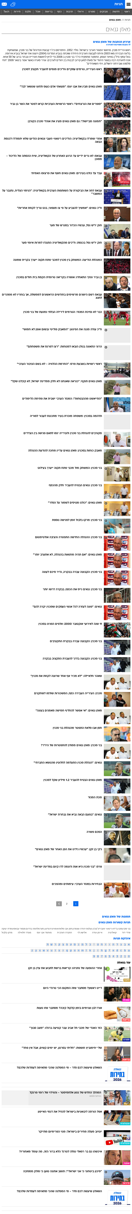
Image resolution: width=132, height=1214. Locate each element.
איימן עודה (97, 932)
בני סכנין (126, 928)
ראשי (127, 12)
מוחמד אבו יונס (44, 932)
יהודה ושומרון (79, 928)
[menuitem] (116, 12)
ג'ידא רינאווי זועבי (108, 928)
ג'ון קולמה (90, 928)
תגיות (118, 4)
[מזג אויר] (13, 4)
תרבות (69, 12)
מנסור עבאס (20, 928)
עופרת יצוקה (8, 928)
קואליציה (112, 932)
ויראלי (80, 12)
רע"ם (97, 928)
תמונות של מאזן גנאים (116, 916)
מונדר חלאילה (24, 932)
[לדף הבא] (59, 903)
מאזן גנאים (115, 20)
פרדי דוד (126, 932)
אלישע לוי (82, 932)
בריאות (48, 12)
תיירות (17, 12)
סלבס (28, 12)
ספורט (91, 12)
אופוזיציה (53, 928)
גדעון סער (44, 928)
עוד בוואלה (123, 962)
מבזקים (104, 12)
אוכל (38, 12)
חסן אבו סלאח (65, 928)
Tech (6, 12)
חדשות (116, 12)
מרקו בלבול (7, 932)
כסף (59, 12)
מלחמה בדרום (33, 928)
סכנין (120, 928)
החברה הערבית (64, 932)
